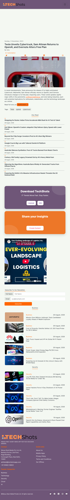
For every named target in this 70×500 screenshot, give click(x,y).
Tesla (12, 109)
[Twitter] (6, 55)
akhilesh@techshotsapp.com (11, 462)
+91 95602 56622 (7, 465)
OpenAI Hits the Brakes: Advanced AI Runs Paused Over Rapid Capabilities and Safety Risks (45, 421)
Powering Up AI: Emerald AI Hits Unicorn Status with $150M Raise (44, 362)
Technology (5, 476)
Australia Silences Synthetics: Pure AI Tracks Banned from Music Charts (31, 150)
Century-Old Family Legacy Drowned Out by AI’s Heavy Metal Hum (29, 157)
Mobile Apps (40, 453)
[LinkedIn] (44, 55)
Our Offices (40, 462)
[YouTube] (66, 494)
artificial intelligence (33, 97)
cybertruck (27, 109)
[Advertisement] (35, 23)
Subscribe (18, 304)
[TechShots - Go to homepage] (14, 4)
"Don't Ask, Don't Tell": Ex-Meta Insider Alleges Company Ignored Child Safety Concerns (42, 399)
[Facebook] (25, 55)
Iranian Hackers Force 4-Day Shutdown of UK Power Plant (44, 388)
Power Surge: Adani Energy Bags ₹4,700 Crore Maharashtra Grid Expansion (42, 351)
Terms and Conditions (43, 459)
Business (29, 315)
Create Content (35, 228)
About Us (39, 450)
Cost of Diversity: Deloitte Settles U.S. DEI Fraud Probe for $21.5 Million (45, 329)
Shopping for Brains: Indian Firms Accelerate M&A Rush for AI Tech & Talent (32, 120)
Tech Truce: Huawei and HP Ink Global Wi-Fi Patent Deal (43, 340)
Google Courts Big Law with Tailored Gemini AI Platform (25, 143)
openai (18, 109)
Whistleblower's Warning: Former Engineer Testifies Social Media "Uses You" (43, 410)
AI (6, 53)
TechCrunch (22, 105)
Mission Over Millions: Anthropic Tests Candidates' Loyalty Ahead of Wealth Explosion (43, 318)
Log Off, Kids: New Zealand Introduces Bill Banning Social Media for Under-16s (43, 377)
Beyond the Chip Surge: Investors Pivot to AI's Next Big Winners (28, 136)
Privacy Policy (41, 456)
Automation (11, 53)
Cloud (3, 481)
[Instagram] (62, 494)
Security (29, 374)
